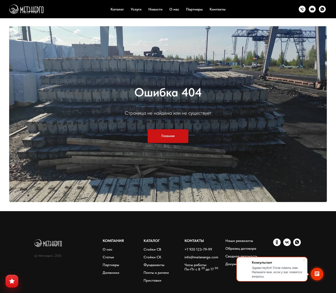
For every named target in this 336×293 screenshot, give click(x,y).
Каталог (117, 9)
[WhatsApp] (322, 9)
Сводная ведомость (241, 256)
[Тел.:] (302, 9)
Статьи (108, 257)
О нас (174, 9)
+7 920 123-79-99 (198, 249)
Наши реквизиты (239, 241)
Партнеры (194, 9)
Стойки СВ (152, 249)
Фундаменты (154, 265)
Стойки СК (152, 257)
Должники (111, 272)
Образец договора (240, 248)
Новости (155, 9)
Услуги (136, 9)
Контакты (218, 9)
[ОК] (277, 245)
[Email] (312, 9)
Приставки (152, 280)
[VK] (287, 245)
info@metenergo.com (201, 257)
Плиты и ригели (156, 272)
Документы (234, 264)
